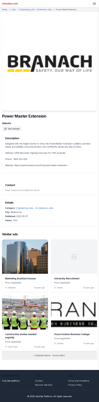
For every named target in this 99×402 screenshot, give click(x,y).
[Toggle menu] (94, 3)
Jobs (13, 9)
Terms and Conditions (78, 380)
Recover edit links (43, 385)
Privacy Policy (75, 385)
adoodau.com (10, 3)
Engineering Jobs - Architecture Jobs (36, 9)
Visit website (14, 128)
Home (4, 9)
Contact (39, 380)
